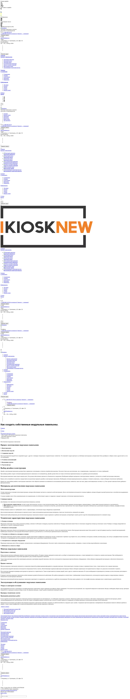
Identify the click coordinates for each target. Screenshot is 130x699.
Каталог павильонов (6, 57)
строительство (95, 617)
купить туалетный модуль (112, 615)
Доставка (6, 85)
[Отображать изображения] (1, 18)
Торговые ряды (7, 62)
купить (94, 615)
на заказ (13, 617)
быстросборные (26, 615)
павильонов (61, 617)
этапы (11, 618)
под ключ (72, 617)
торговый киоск (113, 617)
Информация (4, 82)
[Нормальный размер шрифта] (2, 4)
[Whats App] (4, 101)
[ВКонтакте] (4, 97)
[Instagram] (4, 98)
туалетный (125, 617)
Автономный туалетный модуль (12, 67)
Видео (2, 94)
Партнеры (6, 78)
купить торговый (100, 615)
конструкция (89, 615)
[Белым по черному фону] (1, 10)
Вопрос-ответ (7, 90)
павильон (27, 617)
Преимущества (79, 617)
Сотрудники (7, 77)
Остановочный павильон (10, 63)
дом (57, 615)
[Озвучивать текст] (1, 23)
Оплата (5, 86)
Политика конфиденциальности (9, 690)
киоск (72, 615)
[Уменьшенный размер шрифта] (1, 2)
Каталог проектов (5, 629)
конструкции (82, 615)
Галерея (3, 70)
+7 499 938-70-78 (7, 32)
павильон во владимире (36, 617)
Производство (4, 619)
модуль (124, 615)
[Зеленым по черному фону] (1, 15)
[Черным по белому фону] (1, 9)
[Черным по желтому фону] (1, 14)
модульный (3, 617)
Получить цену (4, 54)
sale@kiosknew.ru (5, 38)
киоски (76, 615)
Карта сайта (4, 693)
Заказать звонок (5, 35)
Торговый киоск (8, 61)
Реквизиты (6, 79)
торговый (106, 617)
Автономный (4, 615)
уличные (3, 618)
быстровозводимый (17, 615)
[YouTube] (4, 99)
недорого (17, 617)
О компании (4, 71)
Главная (3, 55)
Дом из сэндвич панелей (10, 65)
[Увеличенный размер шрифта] (2, 6)
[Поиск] (2, 104)
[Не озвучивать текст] (1, 25)
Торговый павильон (9, 59)
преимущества (87, 617)
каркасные (68, 615)
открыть (22, 617)
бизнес (9, 615)
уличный (7, 618)
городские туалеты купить (42, 615)
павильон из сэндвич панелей (50, 617)
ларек (120, 615)
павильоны (67, 617)
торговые (101, 617)
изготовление (61, 615)
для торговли (52, 615)
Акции (5, 87)
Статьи (5, 89)
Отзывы (6, 75)
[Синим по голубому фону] (1, 12)
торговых (120, 617)
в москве (32, 615)
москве (8, 617)
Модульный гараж (8, 66)
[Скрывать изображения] (1, 20)
